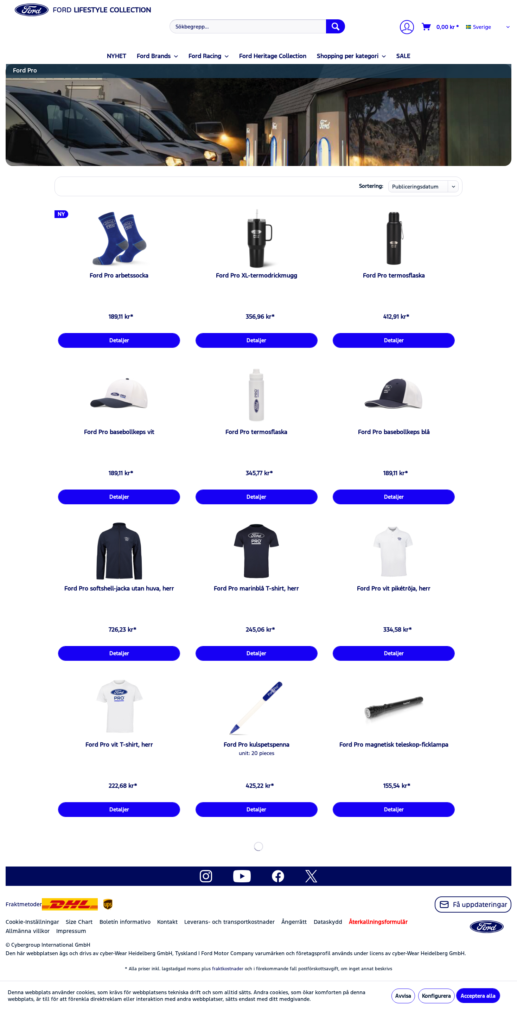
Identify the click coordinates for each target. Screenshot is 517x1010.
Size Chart (79, 922)
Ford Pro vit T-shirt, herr (119, 744)
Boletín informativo (125, 922)
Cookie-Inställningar (32, 922)
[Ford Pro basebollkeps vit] (119, 395)
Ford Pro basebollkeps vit (119, 431)
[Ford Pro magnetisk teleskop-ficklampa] (394, 707)
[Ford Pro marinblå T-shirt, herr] (257, 551)
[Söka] (335, 26)
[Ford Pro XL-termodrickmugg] (257, 238)
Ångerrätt (294, 922)
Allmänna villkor (28, 931)
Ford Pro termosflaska (394, 275)
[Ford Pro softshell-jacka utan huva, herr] (119, 551)
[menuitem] (256, 26)
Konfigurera (436, 995)
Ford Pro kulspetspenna (256, 744)
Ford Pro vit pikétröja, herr (393, 588)
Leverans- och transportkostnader (229, 922)
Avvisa (403, 995)
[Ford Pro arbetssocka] (119, 238)
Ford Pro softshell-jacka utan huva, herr (119, 588)
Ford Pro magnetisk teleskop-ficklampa (393, 744)
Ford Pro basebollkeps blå (394, 431)
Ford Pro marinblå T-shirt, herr (256, 588)
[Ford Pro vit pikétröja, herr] (394, 551)
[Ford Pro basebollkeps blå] (394, 395)
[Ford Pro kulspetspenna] (257, 707)
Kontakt (167, 922)
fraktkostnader (227, 969)
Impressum (71, 931)
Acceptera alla (478, 995)
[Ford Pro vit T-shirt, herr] (119, 707)
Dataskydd (328, 922)
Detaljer (119, 340)
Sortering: (371, 186)
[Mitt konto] (404, 28)
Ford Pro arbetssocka (119, 275)
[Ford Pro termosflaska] (394, 238)
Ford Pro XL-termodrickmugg (256, 275)
